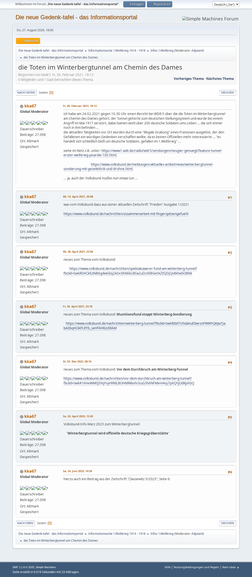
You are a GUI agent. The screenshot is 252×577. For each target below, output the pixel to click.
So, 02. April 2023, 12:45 (78, 416)
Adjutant (197, 50)
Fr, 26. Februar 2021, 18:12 (80, 106)
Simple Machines (46, 567)
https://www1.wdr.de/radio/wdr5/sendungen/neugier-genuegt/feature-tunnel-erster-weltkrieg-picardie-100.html (142, 153)
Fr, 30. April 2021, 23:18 (77, 306)
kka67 (30, 106)
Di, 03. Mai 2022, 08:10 (77, 361)
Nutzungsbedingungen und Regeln (196, 567)
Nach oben (25, 523)
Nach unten (26, 92)
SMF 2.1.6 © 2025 (23, 567)
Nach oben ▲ (230, 567)
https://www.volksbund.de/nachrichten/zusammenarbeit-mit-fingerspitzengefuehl (125, 214)
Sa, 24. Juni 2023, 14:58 (77, 471)
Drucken (227, 92)
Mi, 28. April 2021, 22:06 (78, 251)
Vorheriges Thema (189, 78)
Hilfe (168, 567)
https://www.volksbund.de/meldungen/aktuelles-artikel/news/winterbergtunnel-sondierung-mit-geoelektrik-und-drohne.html (138, 166)
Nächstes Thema (220, 78)
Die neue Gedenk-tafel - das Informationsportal (76, 17)
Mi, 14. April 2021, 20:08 (78, 196)
